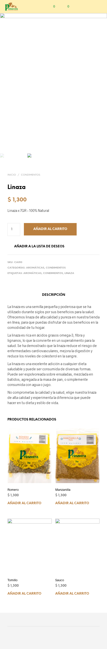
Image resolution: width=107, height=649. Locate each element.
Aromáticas (35, 268)
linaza (69, 273)
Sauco (59, 580)
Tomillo (12, 580)
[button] (51, 6)
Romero (13, 489)
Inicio (11, 175)
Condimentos (30, 175)
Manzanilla (62, 489)
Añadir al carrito (24, 503)
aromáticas (32, 273)
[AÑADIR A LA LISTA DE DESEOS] (49, 489)
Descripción (53, 295)
